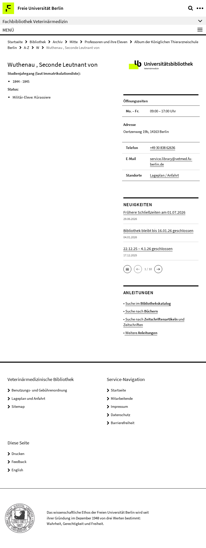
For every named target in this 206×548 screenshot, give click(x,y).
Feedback (19, 461)
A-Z (26, 47)
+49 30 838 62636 (162, 147)
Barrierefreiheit (122, 422)
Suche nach (141, 311)
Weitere (141, 332)
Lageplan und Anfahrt (28, 398)
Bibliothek (38, 41)
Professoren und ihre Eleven (106, 41)
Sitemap (18, 406)
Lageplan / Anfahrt (164, 175)
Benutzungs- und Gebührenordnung (39, 390)
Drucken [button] (18, 453)
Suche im (148, 303)
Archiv (58, 41)
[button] (127, 269)
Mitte (74, 41)
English (17, 469)
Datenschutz (120, 414)
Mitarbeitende (122, 398)
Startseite (15, 41)
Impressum (119, 406)
